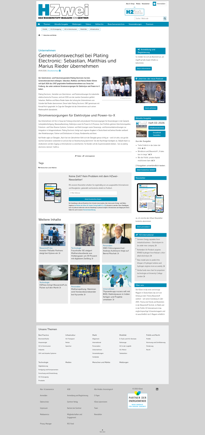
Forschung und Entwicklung (47, 373)
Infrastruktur (94, 29)
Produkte (41, 380)
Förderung (149, 346)
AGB (68, 389)
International (96, 342)
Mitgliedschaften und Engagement (74, 416)
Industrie (41, 350)
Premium (149, 24)
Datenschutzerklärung (89, 210)
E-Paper (97, 395)
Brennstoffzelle (43, 339)
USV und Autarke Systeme (47, 353)
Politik (44, 29)
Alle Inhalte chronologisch (103, 389)
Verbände (95, 357)
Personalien (96, 346)
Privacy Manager (46, 424)
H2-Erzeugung (55, 29)
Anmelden (43, 395)
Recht (148, 350)
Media (138, 4)
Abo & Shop (130, 4)
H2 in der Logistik (125, 346)
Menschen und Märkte (48, 168)
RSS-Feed (70, 424)
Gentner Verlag (72, 402)
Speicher (68, 346)
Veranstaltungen (135, 24)
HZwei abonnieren (100, 402)
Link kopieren (90, 156)
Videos (88, 24)
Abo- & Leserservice (47, 389)
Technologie (43, 362)
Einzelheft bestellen (157, 134)
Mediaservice (44, 414)
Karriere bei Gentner (74, 408)
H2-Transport (70, 339)
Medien (68, 362)
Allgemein (95, 339)
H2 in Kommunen (70, 29)
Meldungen (76, 24)
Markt (94, 335)
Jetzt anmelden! (143, 227)
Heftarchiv (99, 24)
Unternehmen (97, 350)
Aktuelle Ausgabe (61, 24)
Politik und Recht (153, 335)
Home (38, 24)
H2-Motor (122, 350)
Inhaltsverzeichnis (157, 128)
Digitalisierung (43, 366)
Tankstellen (123, 353)
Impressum (44, 408)
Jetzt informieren (144, 68)
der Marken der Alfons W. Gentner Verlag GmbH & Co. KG (90, 205)
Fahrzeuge (122, 342)
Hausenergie (42, 342)
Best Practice (43, 335)
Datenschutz (44, 402)
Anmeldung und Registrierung (77, 395)
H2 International (151, 308)
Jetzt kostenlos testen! (146, 170)
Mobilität (83, 29)
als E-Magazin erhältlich (156, 314)
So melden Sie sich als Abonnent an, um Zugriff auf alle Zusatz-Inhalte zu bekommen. (150, 60)
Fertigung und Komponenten (48, 369)
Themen (47, 24)
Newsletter (145, 4)
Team (96, 408)
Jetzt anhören (150, 108)
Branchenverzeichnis (116, 24)
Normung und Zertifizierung (155, 342)
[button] (149, 24)
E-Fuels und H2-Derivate (127, 339)
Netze (67, 342)
